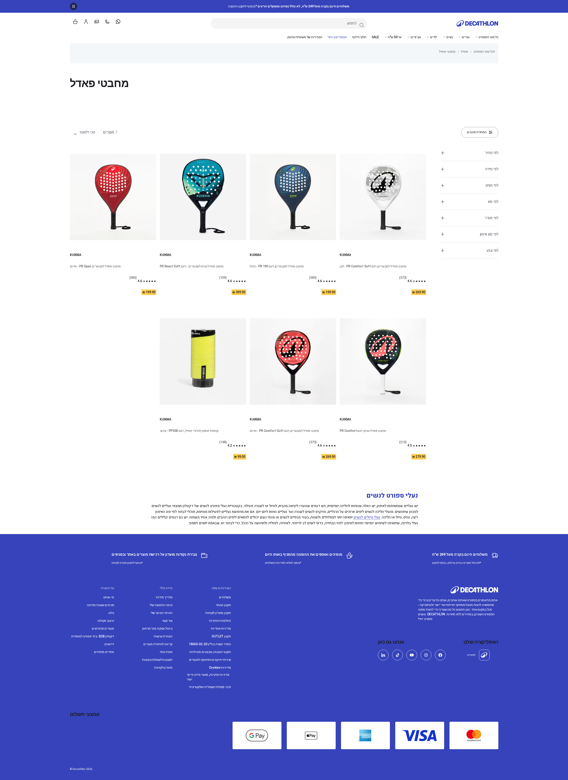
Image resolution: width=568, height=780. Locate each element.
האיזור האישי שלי (161, 613)
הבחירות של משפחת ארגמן (304, 37)
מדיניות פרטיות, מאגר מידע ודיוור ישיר (208, 677)
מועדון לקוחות (163, 667)
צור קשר (167, 620)
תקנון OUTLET (221, 636)
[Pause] (73, 6)
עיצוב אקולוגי (105, 620)
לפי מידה (491, 169)
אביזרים (415, 37)
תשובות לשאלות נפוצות (157, 659)
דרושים (109, 644)
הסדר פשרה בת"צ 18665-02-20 (210, 644)
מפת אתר (166, 652)
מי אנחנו (108, 597)
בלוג (111, 613)
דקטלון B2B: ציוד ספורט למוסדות (92, 636)
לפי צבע (492, 250)
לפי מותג (491, 185)
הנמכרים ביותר (337, 37)
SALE (375, 37)
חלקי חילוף (359, 37)
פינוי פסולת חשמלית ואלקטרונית (210, 687)
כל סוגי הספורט (488, 37)
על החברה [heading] (107, 588)
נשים (449, 37)
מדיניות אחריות (221, 628)
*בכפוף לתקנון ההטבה (288, 6)
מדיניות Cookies (220, 667)
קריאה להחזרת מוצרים (157, 644)
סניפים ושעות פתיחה (100, 605)
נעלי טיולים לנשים (367, 517)
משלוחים (225, 597)
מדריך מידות (164, 597)
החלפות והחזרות (220, 620)
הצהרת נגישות (163, 636)
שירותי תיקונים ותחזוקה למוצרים (210, 659)
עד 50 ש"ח (394, 37)
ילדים (433, 37)
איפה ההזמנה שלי (161, 605)
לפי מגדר (491, 218)
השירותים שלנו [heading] (221, 588)
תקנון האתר (223, 605)
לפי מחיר (491, 153)
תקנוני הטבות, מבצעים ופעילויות (210, 652)
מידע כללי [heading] (166, 588)
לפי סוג (493, 202)
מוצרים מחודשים (103, 628)
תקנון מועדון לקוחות (218, 613)
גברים (465, 37)
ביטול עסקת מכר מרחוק (157, 628)
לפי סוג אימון (489, 234)
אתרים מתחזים (104, 652)
